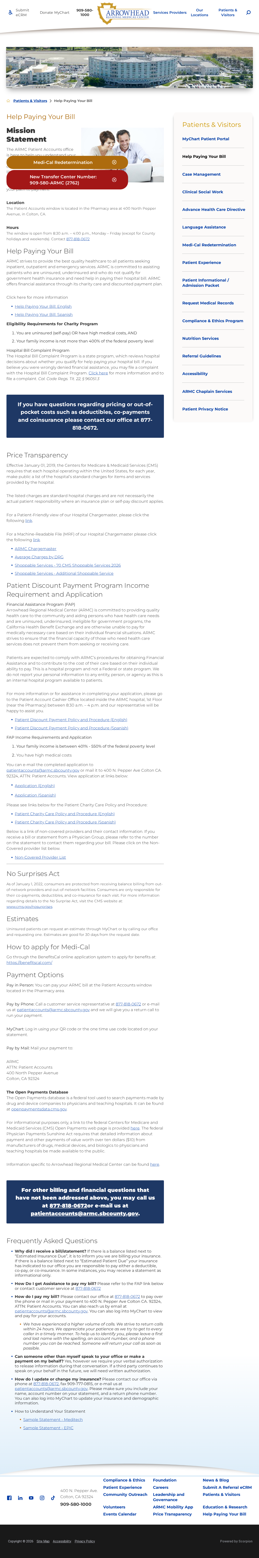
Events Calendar (119, 1514)
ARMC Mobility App (173, 1507)
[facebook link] (9, 1498)
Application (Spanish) (35, 795)
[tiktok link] (53, 1498)
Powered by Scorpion (236, 1541)
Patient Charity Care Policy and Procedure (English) (65, 813)
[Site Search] (248, 13)
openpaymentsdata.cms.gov (39, 1109)
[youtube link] (31, 1498)
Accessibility (62, 1541)
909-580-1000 (84, 12)
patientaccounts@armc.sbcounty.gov (42, 770)
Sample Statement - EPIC (48, 1427)
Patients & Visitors (228, 12)
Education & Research (225, 1507)
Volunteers (114, 1507)
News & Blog (216, 1480)
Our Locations (199, 12)
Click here (98, 373)
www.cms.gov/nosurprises (29, 906)
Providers (178, 12)
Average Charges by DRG (39, 557)
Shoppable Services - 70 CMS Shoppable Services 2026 (68, 565)
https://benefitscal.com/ (29, 962)
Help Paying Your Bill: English (43, 306)
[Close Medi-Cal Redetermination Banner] (114, 162)
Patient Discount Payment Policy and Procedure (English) (71, 719)
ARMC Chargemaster (35, 548)
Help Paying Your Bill (224, 1514)
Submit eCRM (22, 12)
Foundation (164, 1480)
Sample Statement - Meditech (53, 1419)
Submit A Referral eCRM (227, 1487)
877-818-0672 (78, 239)
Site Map (43, 1541)
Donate (46, 12)
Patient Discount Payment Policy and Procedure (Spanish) (71, 728)
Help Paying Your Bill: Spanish (44, 314)
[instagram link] (42, 1498)
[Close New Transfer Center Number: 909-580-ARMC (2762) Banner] (114, 180)
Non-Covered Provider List (40, 857)
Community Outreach (125, 1494)
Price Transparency (172, 1514)
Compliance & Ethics (124, 1480)
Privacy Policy (85, 1541)
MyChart (61, 12)
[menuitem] (161, 12)
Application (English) (35, 785)
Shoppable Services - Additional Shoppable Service (64, 573)
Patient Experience (122, 1487)
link (28, 520)
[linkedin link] (20, 1498)
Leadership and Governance (168, 1497)
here (135, 1128)
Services (160, 12)
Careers (160, 1487)
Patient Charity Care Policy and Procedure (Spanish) (65, 822)
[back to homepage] (8, 101)
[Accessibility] (10, 12)
